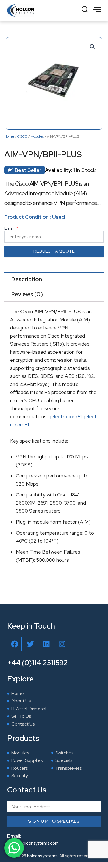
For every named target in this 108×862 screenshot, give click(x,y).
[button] (92, 47)
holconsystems (42, 855)
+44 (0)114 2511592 (37, 662)
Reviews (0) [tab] (27, 294)
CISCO (22, 136)
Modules (37, 136)
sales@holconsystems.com (33, 843)
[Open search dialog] (85, 11)
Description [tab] (26, 279)
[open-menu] (97, 9)
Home (9, 136)
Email (9, 228)
